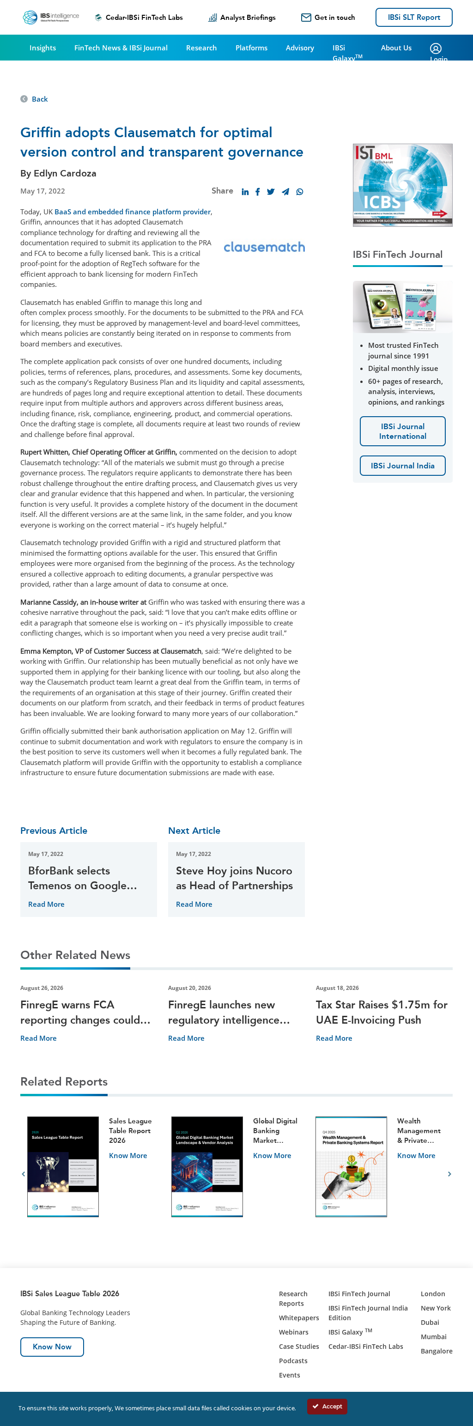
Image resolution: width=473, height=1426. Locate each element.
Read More (46, 904)
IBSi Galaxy (348, 53)
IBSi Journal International (402, 431)
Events (289, 1375)
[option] (92, 1174)
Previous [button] (23, 1174)
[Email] (285, 191)
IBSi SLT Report (414, 17)
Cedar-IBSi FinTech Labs (144, 17)
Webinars (294, 1332)
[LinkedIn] (245, 191)
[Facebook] (257, 191)
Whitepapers (299, 1317)
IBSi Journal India (403, 465)
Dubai (430, 1322)
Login (439, 59)
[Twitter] (270, 191)
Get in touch (335, 17)
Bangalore (437, 1351)
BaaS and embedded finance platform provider (133, 211)
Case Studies (299, 1346)
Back (40, 98)
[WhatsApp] (300, 191)
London (433, 1293)
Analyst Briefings (248, 17)
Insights (43, 47)
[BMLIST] (402, 184)
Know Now (52, 1346)
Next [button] (450, 1174)
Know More (128, 1155)
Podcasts (293, 1360)
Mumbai (434, 1336)
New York (436, 1308)
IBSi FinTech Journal (359, 1293)
